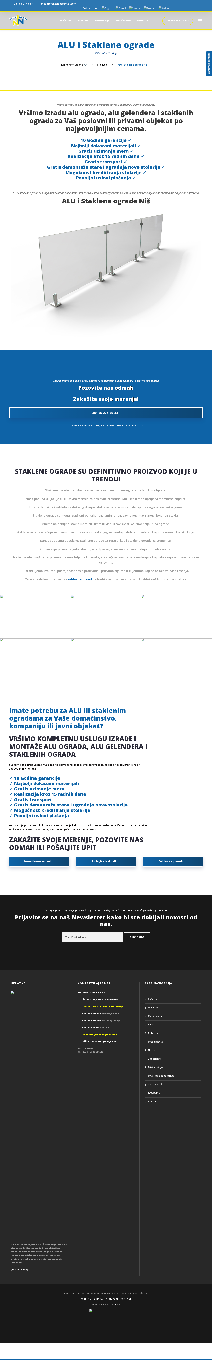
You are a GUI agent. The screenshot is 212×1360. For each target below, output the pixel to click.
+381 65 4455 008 (91, 1020)
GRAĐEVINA (123, 20)
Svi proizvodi (155, 1084)
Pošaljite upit (90, 8)
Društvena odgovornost (162, 1075)
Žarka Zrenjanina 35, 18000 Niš (100, 999)
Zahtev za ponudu (177, 20)
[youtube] (196, 8)
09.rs (117, 1304)
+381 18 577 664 (91, 1027)
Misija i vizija (155, 1067)
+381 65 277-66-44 (23, 3)
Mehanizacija (155, 1016)
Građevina (154, 1092)
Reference (154, 1033)
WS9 (109, 1304)
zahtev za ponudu (81, 579)
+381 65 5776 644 (91, 1013)
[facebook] (184, 8)
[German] (135, 8)
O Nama (153, 1007)
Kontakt (153, 1101)
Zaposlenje (154, 1058)
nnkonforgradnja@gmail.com (58, 3)
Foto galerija (155, 1041)
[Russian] (150, 8)
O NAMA (83, 20)
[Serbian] (164, 8)
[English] (107, 8)
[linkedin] (190, 8)
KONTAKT (143, 20)
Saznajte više (19, 1269)
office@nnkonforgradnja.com (100, 1041)
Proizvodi (112, 1299)
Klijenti (152, 1024)
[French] (121, 8)
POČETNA (66, 20)
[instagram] (202, 8)
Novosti (152, 1050)
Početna (153, 999)
